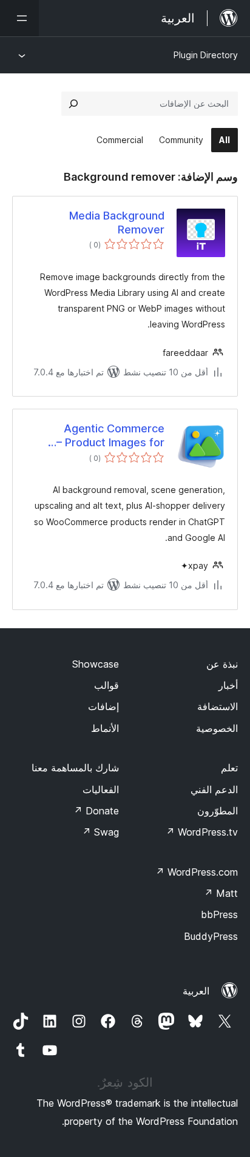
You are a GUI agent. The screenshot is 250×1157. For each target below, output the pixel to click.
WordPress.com (196, 872)
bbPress (219, 914)
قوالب (106, 685)
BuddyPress (211, 936)
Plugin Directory (206, 55)
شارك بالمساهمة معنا (75, 768)
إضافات (103, 706)
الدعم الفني (214, 789)
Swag (100, 832)
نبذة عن (222, 664)
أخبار (228, 685)
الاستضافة (217, 706)
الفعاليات (101, 789)
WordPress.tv (202, 832)
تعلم (229, 768)
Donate (96, 811)
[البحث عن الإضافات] (73, 104)
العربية (196, 991)
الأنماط (105, 728)
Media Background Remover (116, 222)
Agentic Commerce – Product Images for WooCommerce (110, 436)
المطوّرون (217, 811)
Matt (221, 893)
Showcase (95, 664)
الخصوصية (217, 728)
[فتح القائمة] (19, 18)
